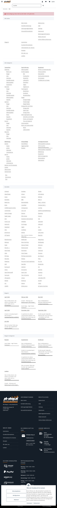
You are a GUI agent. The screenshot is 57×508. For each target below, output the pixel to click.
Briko (6, 205)
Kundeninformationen (26, 45)
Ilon (39, 227)
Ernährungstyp (25, 71)
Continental (7, 210)
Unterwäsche (9, 152)
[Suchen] (43, 5)
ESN (6, 219)
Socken (6, 167)
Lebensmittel (26, 129)
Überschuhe (8, 169)
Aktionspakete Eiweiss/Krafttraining (43, 146)
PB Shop (7, 256)
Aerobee (23, 191)
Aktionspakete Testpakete (44, 149)
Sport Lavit (24, 272)
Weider (6, 280)
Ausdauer (25, 93)
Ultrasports (7, 278)
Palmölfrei (25, 82)
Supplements (24, 339)
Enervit (6, 121)
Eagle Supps (8, 216)
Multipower (41, 242)
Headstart (7, 227)
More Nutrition (25, 242)
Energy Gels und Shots (27, 106)
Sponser (7, 101)
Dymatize (40, 213)
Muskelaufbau (26, 95)
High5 (22, 227)
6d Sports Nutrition (43, 286)
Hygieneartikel (24, 146)
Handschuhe (8, 171)
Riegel (7, 74)
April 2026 (7, 297)
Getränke (8, 78)
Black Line (8, 71)
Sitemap (40, 28)
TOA (6, 179)
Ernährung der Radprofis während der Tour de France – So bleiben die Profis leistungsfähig (45, 316)
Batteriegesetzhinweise (44, 34)
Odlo (6, 253)
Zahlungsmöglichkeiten (27, 28)
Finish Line (7, 221)
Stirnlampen (41, 78)
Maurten (7, 132)
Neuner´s (7, 247)
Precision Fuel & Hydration (28, 261)
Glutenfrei (25, 78)
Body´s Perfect (41, 202)
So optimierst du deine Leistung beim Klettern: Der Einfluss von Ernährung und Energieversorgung (28, 316)
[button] (42, 1)
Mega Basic (41, 239)
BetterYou (7, 202)
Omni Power (24, 253)
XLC (5, 283)
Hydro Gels (26, 110)
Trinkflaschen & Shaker (44, 80)
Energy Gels (26, 108)
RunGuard (7, 267)
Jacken (8, 148)
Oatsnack (40, 250)
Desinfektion (24, 143)
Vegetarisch (26, 86)
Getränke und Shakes (28, 116)
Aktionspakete (9, 82)
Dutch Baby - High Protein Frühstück (27, 306)
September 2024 (42, 310)
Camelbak (23, 205)
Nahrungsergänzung (26, 114)
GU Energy (24, 224)
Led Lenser (41, 232)
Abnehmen (26, 91)
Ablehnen (16, 499)
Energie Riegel (26, 99)
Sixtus (6, 269)
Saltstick (23, 267)
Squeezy (40, 272)
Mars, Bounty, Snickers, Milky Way (27, 236)
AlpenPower (8, 194)
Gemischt (7, 224)
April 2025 (7, 310)
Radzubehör (41, 74)
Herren (6, 154)
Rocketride (40, 264)
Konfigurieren (16, 495)
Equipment (9, 84)
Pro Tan (40, 261)
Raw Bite (23, 264)
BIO (24, 74)
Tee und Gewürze (27, 121)
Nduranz (40, 245)
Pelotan (23, 258)
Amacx (23, 194)
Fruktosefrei (26, 76)
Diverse (23, 213)
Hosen (8, 146)
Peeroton (7, 86)
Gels (7, 76)
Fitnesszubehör (42, 71)
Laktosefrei (26, 80)
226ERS (6, 286)
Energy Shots (26, 112)
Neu (6, 175)
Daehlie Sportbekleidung (44, 210)
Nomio (39, 247)
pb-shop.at (41, 256)
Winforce (23, 280)
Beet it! (40, 199)
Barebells (7, 199)
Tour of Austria (25, 275)
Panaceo (40, 253)
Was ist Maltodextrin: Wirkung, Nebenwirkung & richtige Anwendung (44, 302)
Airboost (7, 191)
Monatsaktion (41, 158)
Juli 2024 (7, 321)
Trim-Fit (40, 275)
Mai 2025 (40, 297)
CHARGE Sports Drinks (10, 208)
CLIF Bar (40, 208)
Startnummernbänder (43, 76)
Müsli (7, 114)
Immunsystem (24, 123)
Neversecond (24, 247)
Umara (23, 278)
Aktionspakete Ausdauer (44, 143)
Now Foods (7, 250)
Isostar (39, 229)
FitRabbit (23, 221)
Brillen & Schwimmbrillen (44, 69)
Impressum (29, 503)
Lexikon (23, 56)
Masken (23, 148)
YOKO (39, 283)
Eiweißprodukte (10, 80)
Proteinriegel (26, 101)
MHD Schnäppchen (43, 156)
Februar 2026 (24, 297)
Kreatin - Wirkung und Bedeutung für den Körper (28, 301)
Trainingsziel (24, 89)
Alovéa (39, 191)
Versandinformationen (27, 31)
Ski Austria (24, 269)
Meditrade (24, 239)
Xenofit (40, 280)
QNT (6, 264)
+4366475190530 (30, 440)
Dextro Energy (8, 213)
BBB (22, 199)
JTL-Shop (49, 506)
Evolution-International (27, 219)
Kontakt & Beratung (26, 25)
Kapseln (8, 99)
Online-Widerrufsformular (44, 39)
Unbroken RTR (41, 278)
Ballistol (40, 197)
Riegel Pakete (26, 104)
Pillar (39, 258)
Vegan (24, 84)
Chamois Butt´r (42, 205)
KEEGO (23, 232)
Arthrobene (41, 194)
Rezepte (23, 50)
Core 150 (23, 210)
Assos (6, 197)
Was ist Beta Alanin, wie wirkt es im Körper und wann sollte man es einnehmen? (10, 303)
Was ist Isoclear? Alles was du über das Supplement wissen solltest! (11, 326)
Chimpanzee (24, 208)
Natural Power (24, 245)
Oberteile (8, 150)
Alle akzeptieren (16, 491)
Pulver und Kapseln (28, 119)
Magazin (7, 42)
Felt (39, 219)
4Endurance (24, 286)
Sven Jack (7, 275)
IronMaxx (23, 229)
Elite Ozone (24, 216)
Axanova (23, 197)
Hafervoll (40, 224)
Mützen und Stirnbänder (11, 165)
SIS (39, 267)
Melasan (7, 242)
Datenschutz (37, 503)
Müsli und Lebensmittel (27, 125)
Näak (6, 245)
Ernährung (40, 339)
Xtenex (23, 283)
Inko (6, 229)
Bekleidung (41, 151)
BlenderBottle (24, 202)
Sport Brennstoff (9, 272)
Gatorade (40, 221)
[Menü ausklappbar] (2, 1)
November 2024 (25, 310)
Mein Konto (24, 23)
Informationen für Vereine (27, 47)
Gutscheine (24, 42)
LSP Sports (7, 235)
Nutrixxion (24, 250)
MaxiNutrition (8, 239)
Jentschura (7, 232)
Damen (6, 143)
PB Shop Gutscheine (26, 256)
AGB (39, 25)
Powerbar (7, 69)
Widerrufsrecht (42, 36)
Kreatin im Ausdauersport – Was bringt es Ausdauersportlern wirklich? (12, 315)
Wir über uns (24, 53)
